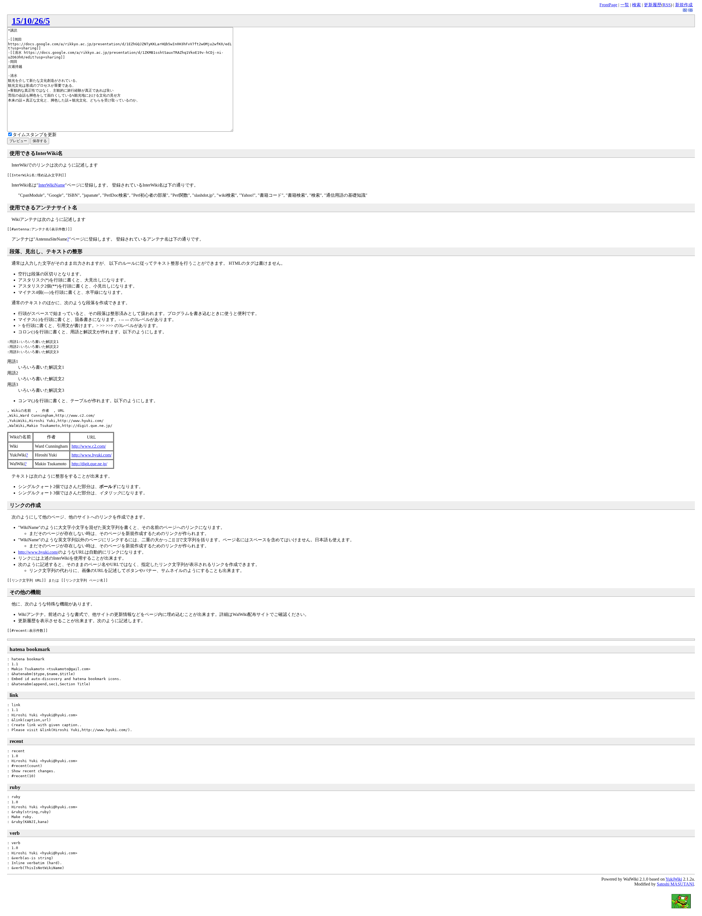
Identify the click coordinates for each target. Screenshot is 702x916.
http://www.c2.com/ (89, 446)
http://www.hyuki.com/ (92, 455)
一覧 (624, 4)
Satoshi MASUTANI (675, 884)
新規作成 (684, 4)
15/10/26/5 (31, 21)
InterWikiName (51, 185)
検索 (636, 4)
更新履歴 (652, 4)
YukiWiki (674, 879)
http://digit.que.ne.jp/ (89, 463)
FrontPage (608, 4)
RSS (667, 4)
